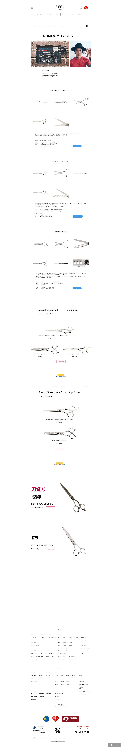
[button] (32, 8)
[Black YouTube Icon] (85, 732)
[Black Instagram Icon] (88, 732)
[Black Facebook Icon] (83, 732)
